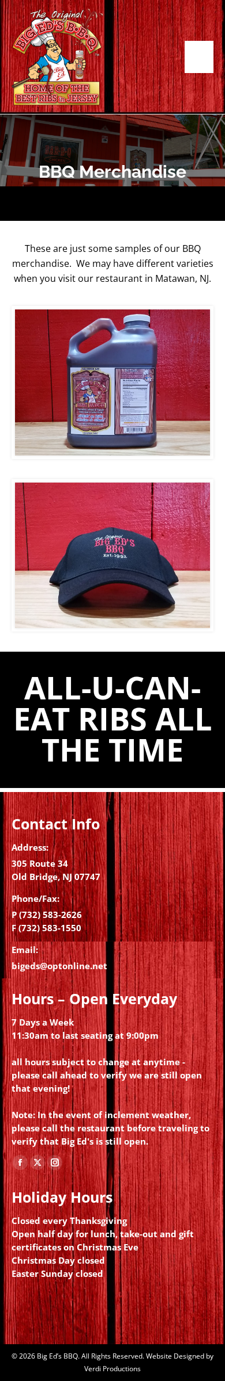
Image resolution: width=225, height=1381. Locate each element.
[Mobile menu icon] (199, 57)
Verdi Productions (112, 1369)
